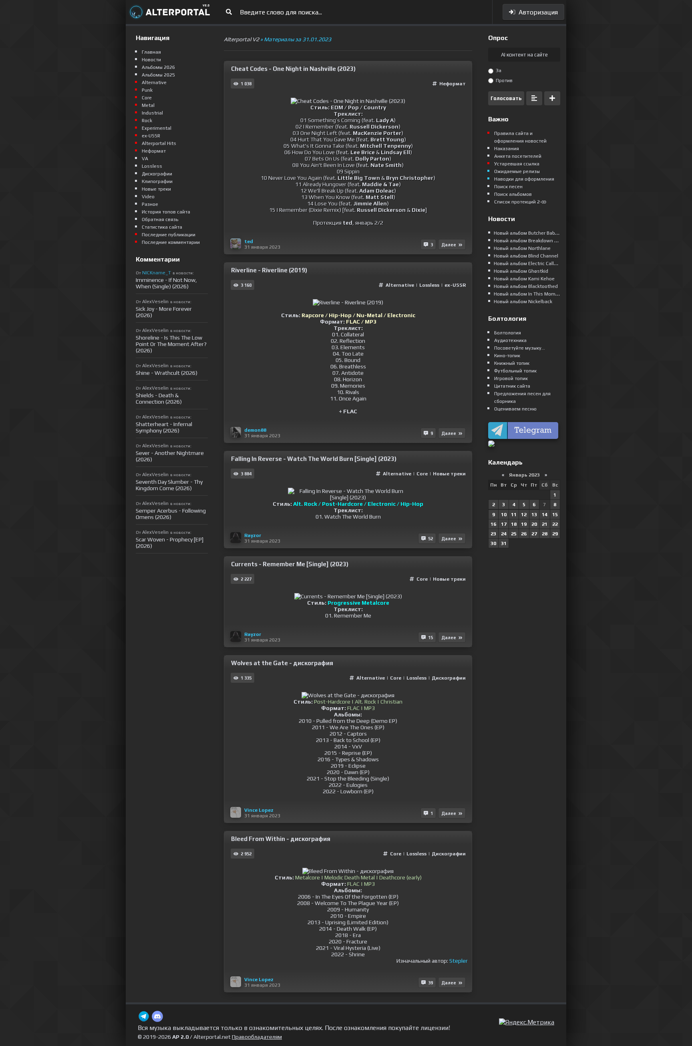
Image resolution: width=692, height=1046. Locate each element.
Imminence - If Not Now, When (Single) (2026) (166, 283)
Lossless (429, 285)
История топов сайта (166, 212)
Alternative (400, 285)
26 (524, 534)
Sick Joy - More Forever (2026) (164, 312)
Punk (147, 90)
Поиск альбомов (513, 194)
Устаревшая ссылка (516, 164)
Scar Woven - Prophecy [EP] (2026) (169, 542)
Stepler (458, 960)
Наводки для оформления (524, 179)
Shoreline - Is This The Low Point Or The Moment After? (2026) (171, 344)
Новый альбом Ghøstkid (521, 271)
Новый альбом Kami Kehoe (524, 279)
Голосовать (506, 98)
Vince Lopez (259, 810)
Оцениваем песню (515, 409)
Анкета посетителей (517, 156)
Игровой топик (511, 378)
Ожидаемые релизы (517, 171)
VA (145, 158)
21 (544, 524)
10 (504, 514)
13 (534, 514)
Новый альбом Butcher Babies (528, 233)
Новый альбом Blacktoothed (526, 286)
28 (544, 534)
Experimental (156, 128)
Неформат (452, 83)
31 (504, 543)
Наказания (506, 148)
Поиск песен (508, 186)
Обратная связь (160, 219)
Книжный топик (511, 363)
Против (504, 80)
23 (493, 534)
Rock (147, 120)
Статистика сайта (162, 227)
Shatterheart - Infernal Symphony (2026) (164, 427)
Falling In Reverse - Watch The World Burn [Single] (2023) (313, 458)
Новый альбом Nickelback (523, 301)
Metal (148, 105)
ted (248, 241)
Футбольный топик (515, 371)
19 (524, 524)
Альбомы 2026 (158, 67)
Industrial (152, 113)
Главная (151, 52)
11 (514, 514)
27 (534, 534)
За (498, 70)
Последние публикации (168, 234)
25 (514, 534)
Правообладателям (257, 1037)
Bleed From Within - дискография (280, 838)
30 (493, 543)
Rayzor (252, 535)
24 (504, 534)
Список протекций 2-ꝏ (520, 202)
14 (544, 514)
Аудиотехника (510, 340)
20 (534, 524)
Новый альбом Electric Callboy (528, 263)
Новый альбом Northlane (522, 248)
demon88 (255, 430)
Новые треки (449, 474)
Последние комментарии (171, 242)
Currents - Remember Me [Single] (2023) (289, 564)
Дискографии (449, 678)
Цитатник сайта (512, 386)
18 (514, 524)
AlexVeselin (155, 301)
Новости (151, 59)
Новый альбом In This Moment (528, 294)
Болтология (507, 333)
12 (524, 514)
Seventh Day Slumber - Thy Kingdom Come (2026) (169, 485)
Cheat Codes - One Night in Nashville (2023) (293, 68)
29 (555, 534)
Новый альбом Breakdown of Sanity (534, 240)
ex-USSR (455, 285)
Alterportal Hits (159, 143)
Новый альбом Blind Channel (526, 256)
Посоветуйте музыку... (519, 348)
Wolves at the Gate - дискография (282, 663)
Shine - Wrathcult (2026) (166, 373)
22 (555, 524)
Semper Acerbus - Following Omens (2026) (171, 513)
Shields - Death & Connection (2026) (159, 398)
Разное (150, 204)
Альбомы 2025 (158, 75)
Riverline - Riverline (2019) (269, 270)
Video (148, 196)
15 (555, 514)
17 (504, 524)
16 (493, 524)
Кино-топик (507, 355)
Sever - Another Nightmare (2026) (170, 456)
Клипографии (157, 181)
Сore (422, 474)
